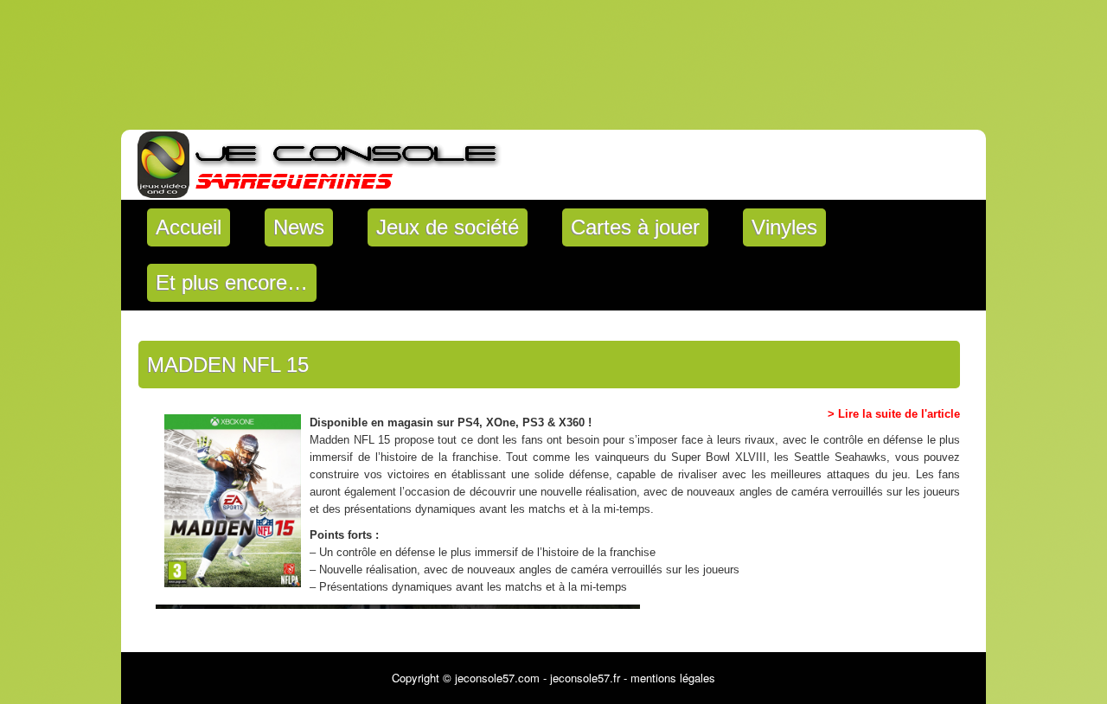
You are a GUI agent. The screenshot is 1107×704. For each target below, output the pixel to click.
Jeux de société (447, 227)
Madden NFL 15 (228, 364)
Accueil (188, 227)
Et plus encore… (232, 282)
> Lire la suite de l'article (894, 413)
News (298, 227)
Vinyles (784, 227)
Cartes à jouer (635, 227)
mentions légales (672, 677)
